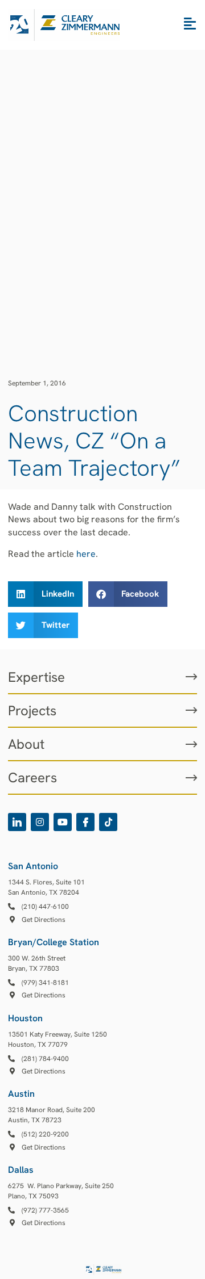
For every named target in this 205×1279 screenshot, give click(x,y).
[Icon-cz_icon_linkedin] (17, 822)
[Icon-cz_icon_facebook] (85, 822)
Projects (32, 710)
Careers (32, 777)
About (26, 744)
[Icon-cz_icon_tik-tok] (108, 822)
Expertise (36, 677)
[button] (45, 594)
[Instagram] (40, 822)
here (86, 554)
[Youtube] (63, 822)
